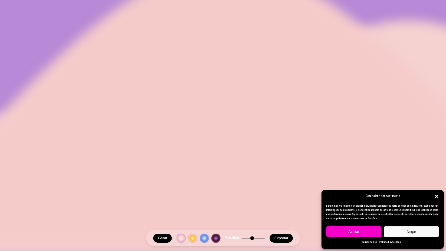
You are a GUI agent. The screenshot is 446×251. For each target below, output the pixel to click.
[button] (436, 196)
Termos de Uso (369, 242)
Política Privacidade (390, 242)
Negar (411, 232)
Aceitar (353, 232)
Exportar (281, 238)
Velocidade (232, 238)
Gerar (162, 238)
